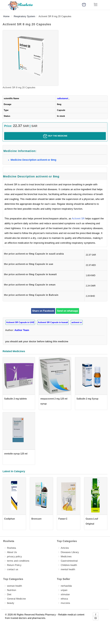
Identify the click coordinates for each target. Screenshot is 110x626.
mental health (68, 569)
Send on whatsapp (67, 310)
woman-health (14, 586)
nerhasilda (66, 586)
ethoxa (64, 598)
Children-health (69, 565)
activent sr (76, 322)
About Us (12, 552)
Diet (9, 594)
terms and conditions (18, 560)
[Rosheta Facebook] (95, 614)
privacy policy (14, 556)
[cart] (84, 4)
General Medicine (16, 598)
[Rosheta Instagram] (95, 618)
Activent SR (78, 218)
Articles (65, 548)
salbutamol (62, 98)
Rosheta (11, 548)
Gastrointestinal (69, 560)
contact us (12, 569)
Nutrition (11, 590)
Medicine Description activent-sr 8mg (33, 159)
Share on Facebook (43, 310)
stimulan (65, 594)
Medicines (66, 556)
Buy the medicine (57, 136)
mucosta (65, 603)
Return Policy (14, 565)
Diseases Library (70, 552)
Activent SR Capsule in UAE (20, 322)
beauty (10, 603)
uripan (64, 590)
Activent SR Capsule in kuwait (53, 322)
